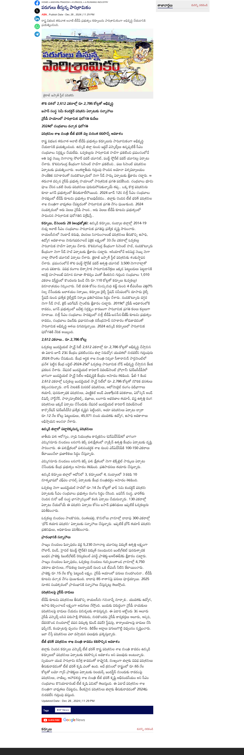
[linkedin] (37, 18)
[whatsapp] (37, 26)
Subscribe (54, 720)
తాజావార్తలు (165, 5)
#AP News (63, 710)
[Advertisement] (97, 741)
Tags (46, 710)
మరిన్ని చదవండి (145, 729)
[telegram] (37, 34)
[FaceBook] (37, 3)
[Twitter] (37, 11)
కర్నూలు (47, 729)
